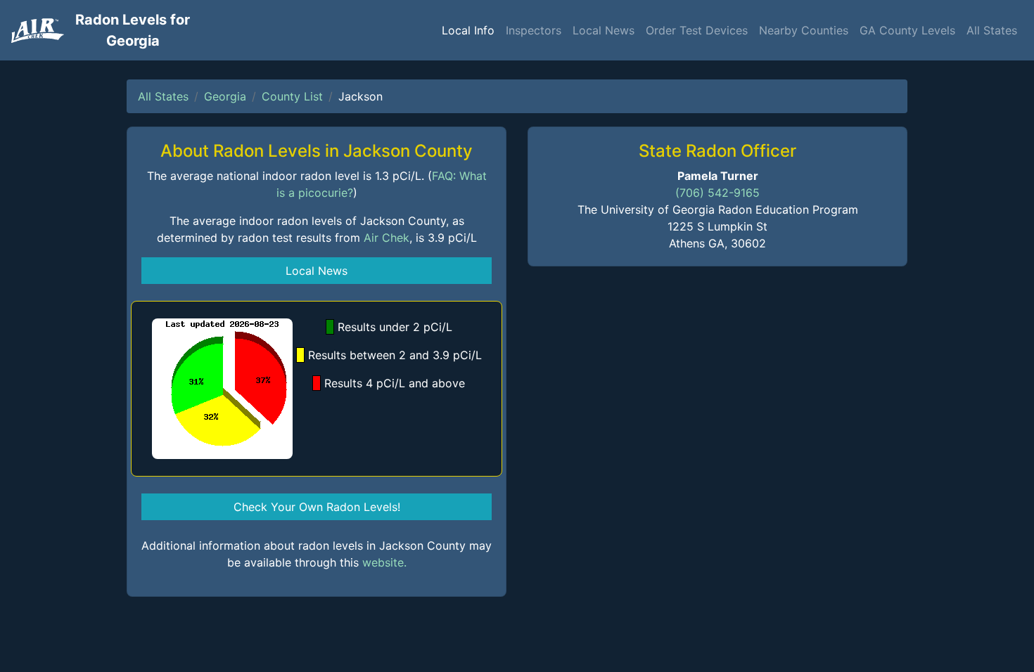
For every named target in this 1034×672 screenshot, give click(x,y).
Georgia (225, 96)
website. (384, 562)
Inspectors (533, 30)
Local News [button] (316, 271)
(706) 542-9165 (717, 193)
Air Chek (386, 238)
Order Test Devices (697, 30)
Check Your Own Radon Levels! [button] (317, 507)
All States (991, 30)
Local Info (468, 30)
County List (292, 96)
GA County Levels (907, 30)
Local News (603, 30)
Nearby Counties (803, 30)
